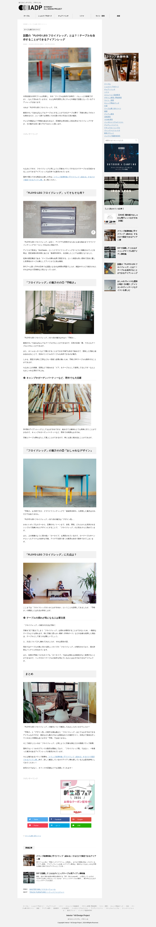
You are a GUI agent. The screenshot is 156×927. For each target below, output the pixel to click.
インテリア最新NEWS (112, 136)
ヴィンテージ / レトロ (112, 130)
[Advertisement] (59, 151)
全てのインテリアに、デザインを (78, 919)
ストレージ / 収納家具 (112, 95)
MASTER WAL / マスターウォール (42, 889)
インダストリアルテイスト (113, 122)
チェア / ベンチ (63, 16)
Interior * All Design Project (78, 915)
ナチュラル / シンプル (112, 128)
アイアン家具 (109, 114)
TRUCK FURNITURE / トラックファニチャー (46, 892)
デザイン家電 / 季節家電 (113, 97)
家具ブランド (109, 133)
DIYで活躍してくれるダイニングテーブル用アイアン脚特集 (60, 873)
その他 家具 (108, 119)
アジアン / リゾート (111, 125)
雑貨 (118, 16)
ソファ (82, 16)
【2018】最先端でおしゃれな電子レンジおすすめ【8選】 (127, 218)
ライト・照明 (100, 16)
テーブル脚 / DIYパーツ (33, 836)
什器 (105, 106)
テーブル (27, 16)
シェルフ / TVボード (45, 16)
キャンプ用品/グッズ (111, 103)
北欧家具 (107, 117)
